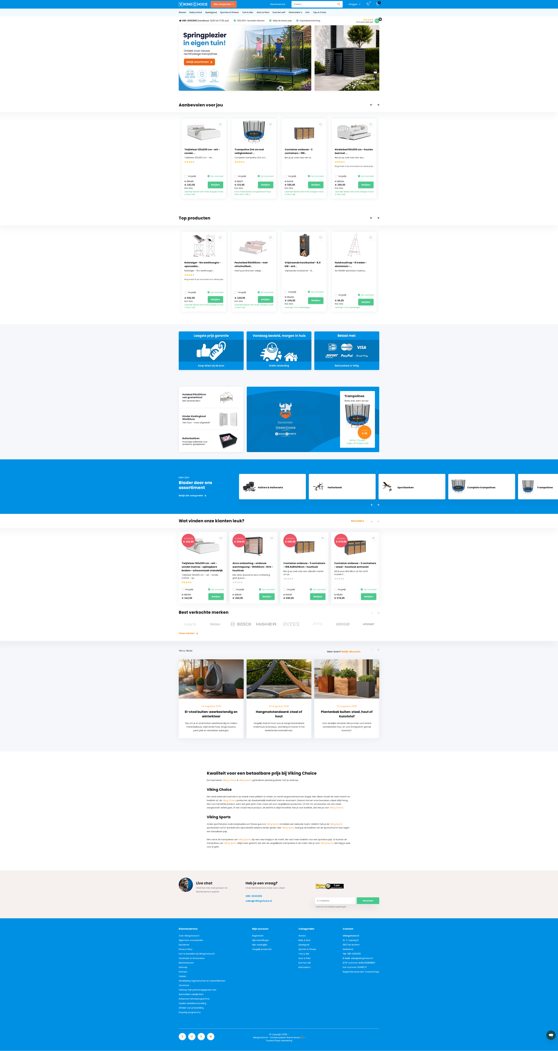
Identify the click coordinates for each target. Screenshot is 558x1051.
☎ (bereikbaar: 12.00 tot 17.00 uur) (204, 20)
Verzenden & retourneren (192, 958)
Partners (183, 971)
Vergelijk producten (262, 949)
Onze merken (187, 633)
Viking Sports (245, 780)
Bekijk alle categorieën (191, 495)
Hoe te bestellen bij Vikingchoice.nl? (197, 953)
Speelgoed (211, 12)
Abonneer (368, 900)
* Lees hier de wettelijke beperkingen (330, 906)
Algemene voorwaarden (191, 940)
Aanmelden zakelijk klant (191, 994)
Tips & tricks (319, 12)
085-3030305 (254, 896)
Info (307, 12)
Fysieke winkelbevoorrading (192, 1003)
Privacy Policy (185, 949)
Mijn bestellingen (260, 940)
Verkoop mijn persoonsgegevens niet (197, 989)
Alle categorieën (222, 4)
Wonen (182, 12)
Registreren (258, 935)
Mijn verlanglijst (259, 944)
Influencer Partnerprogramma (194, 998)
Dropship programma (190, 1012)
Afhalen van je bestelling (191, 1007)
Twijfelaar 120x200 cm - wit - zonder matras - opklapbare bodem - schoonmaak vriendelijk (202, 567)
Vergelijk (192, 176)
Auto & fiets (263, 12)
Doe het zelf (279, 12)
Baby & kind (195, 12)
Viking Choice (229, 780)
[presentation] (371, 105)
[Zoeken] (339, 4)
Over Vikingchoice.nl (189, 935)
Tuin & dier (247, 12)
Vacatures (184, 985)
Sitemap (183, 967)
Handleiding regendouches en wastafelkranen (202, 980)
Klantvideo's (295, 12)
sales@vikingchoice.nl (259, 901)
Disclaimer (184, 944)
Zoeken (182, 976)
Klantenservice (277, 4)
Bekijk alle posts (350, 651)
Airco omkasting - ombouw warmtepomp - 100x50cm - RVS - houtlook (253, 567)
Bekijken (215, 184)
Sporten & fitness (229, 12)
